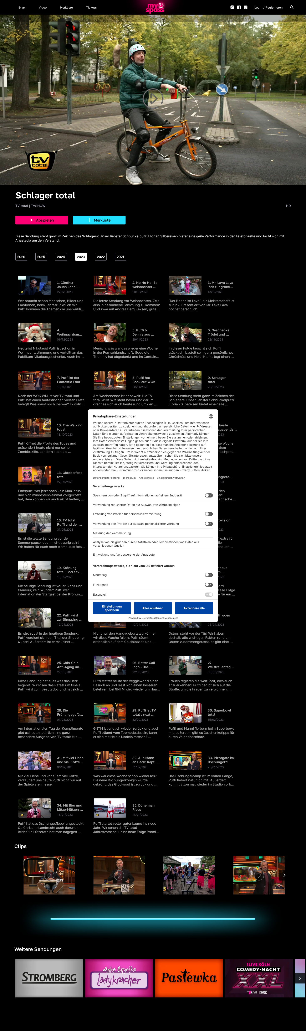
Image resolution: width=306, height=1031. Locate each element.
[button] (22, 7)
